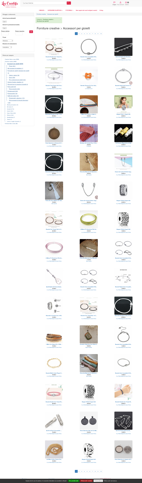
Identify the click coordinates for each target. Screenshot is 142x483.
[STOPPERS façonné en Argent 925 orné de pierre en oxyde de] (123, 191)
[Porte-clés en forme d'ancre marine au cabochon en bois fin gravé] (54, 191)
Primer (10, 66)
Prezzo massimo (19, 31)
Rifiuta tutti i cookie (86, 481)
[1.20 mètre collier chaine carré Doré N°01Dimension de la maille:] (54, 449)
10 (101, 33)
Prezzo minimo (5, 31)
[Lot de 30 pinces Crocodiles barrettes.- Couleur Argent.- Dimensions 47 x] (54, 421)
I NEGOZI (41, 10)
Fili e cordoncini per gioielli (16, 80)
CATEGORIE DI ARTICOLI (55, 10)
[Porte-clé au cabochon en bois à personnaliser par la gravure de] (88, 162)
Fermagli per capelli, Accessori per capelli (18, 70)
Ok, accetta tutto (73, 481)
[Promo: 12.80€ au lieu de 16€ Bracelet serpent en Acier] (123, 334)
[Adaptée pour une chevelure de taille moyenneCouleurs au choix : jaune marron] (88, 76)
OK (31, 32)
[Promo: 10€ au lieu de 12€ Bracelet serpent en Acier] (123, 248)
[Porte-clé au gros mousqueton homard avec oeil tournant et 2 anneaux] (88, 248)
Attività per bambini (11, 105)
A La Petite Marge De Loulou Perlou (54, 59)
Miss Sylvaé (88, 174)
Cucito (8, 111)
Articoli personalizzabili (9, 18)
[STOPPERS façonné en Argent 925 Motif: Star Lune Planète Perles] (123, 104)
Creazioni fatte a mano (10, 59)
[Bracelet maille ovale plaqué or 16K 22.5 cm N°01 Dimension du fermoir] (54, 363)
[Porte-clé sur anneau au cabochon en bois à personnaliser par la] (88, 363)
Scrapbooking (10, 117)
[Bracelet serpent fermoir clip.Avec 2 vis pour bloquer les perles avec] (54, 104)
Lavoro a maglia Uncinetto (13, 121)
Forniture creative (9, 61)
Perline (8, 115)
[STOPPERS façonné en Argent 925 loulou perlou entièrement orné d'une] (88, 449)
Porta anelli (10, 86)
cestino (127, 3)
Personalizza (98, 481)
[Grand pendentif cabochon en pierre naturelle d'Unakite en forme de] (88, 334)
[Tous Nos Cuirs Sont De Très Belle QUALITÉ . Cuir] (88, 104)
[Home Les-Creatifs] (10, 4)
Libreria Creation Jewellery (15, 82)
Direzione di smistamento (10, 44)
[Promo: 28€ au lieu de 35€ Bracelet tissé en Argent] (54, 76)
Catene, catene (13, 75)
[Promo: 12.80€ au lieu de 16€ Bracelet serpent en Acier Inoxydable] (88, 47)
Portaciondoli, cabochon (15, 98)
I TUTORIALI (69, 10)
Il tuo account (120, 4)
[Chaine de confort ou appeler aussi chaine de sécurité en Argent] (123, 162)
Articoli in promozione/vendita (11, 24)
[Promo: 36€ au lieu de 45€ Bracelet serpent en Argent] (123, 76)
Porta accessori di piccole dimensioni (18, 100)
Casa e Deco (10, 113)
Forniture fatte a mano (10, 123)
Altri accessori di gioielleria (14, 68)
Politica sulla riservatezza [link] (110, 481)
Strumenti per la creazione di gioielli (17, 84)
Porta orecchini (13, 89)
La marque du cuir (88, 88)
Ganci (10, 77)
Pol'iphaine (89, 146)
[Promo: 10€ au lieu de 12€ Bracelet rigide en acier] (123, 277)
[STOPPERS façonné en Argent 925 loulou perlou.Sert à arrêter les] (123, 219)
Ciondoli (9, 109)
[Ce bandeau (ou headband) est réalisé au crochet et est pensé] (88, 133)
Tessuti (8, 119)
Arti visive (9, 107)
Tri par (4, 37)
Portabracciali (11, 91)
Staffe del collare (12, 96)
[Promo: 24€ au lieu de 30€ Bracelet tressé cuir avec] (54, 219)
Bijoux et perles (89, 347)
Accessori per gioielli (13, 64)
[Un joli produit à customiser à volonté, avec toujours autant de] (123, 47)
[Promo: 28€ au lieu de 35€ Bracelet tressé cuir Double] (54, 47)
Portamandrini (11, 93)
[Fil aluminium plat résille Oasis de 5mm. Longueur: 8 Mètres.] (88, 219)
